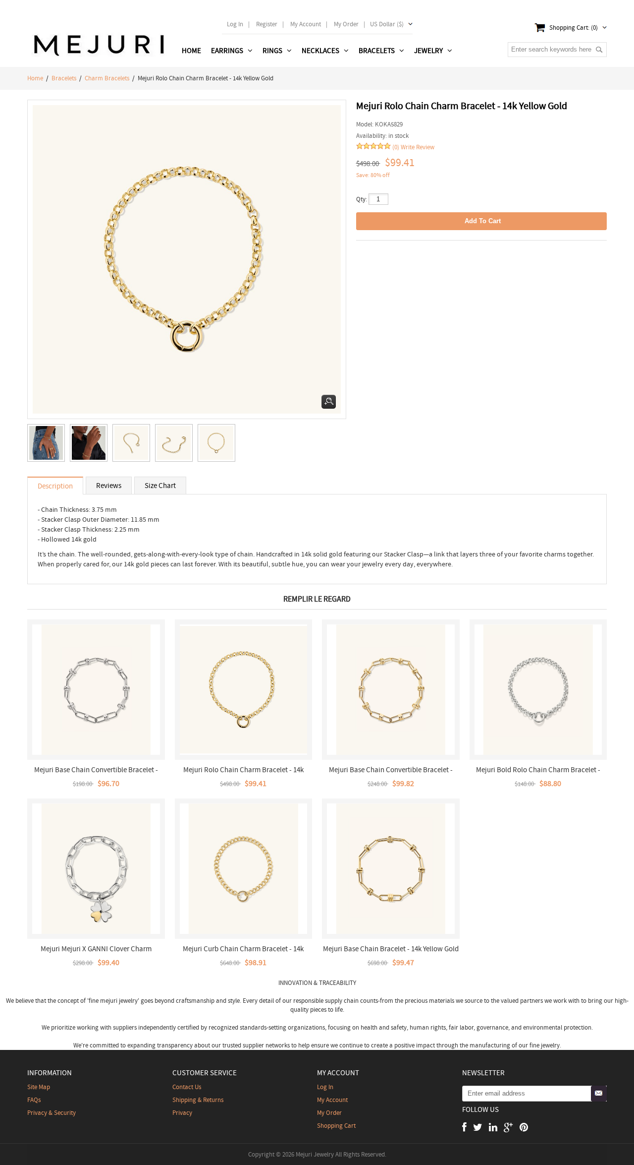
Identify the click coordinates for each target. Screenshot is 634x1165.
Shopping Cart (336, 1125)
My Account (305, 24)
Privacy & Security (51, 1112)
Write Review (417, 147)
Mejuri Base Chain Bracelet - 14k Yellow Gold (391, 949)
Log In (235, 24)
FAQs (34, 1100)
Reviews (108, 486)
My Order (329, 1112)
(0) (395, 147)
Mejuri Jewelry (315, 1154)
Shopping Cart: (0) (573, 27)
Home (191, 51)
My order (346, 24)
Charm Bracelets (107, 78)
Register (266, 24)
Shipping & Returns (197, 1100)
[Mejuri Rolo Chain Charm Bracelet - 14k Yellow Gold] (48, 445)
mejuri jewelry (119, 1000)
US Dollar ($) (387, 24)
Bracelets (64, 78)
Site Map (38, 1087)
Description (55, 486)
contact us (186, 1087)
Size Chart (160, 486)
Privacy (182, 1112)
